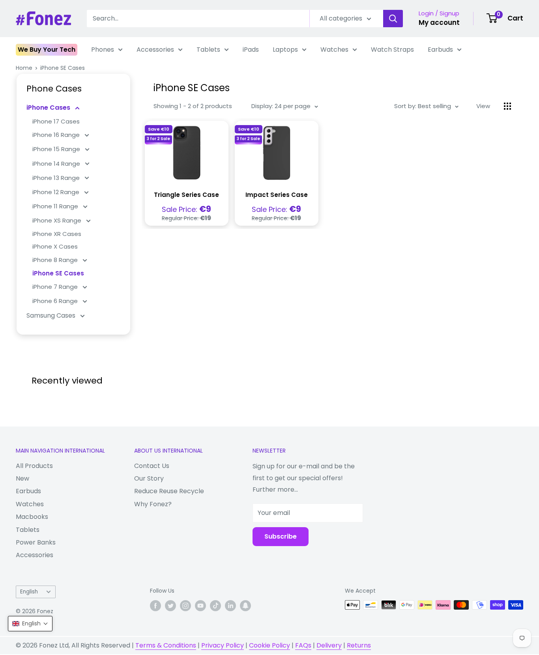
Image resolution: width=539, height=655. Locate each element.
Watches (334, 49)
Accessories (155, 49)
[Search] (393, 18)
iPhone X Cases (55, 246)
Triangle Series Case (186, 195)
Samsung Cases (51, 315)
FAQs (303, 645)
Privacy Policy (222, 645)
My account (439, 22)
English (29, 591)
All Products (34, 465)
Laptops (285, 49)
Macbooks (32, 516)
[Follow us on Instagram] (185, 605)
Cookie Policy (269, 645)
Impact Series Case (276, 195)
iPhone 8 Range (55, 260)
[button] (30, 623)
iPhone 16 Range (56, 135)
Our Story (149, 478)
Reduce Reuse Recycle (169, 491)
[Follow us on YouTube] (200, 605)
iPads (251, 49)
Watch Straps (392, 49)
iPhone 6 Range (55, 301)
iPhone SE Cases (62, 68)
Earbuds (440, 49)
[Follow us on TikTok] (215, 605)
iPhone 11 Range (56, 206)
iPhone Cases (49, 107)
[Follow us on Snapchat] (245, 605)
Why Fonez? (153, 504)
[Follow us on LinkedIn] (230, 605)
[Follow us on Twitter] (170, 605)
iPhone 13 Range (56, 178)
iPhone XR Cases (56, 234)
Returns (359, 645)
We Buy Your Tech (46, 49)
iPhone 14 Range (57, 163)
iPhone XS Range (57, 220)
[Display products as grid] (507, 106)
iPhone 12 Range (56, 192)
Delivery (329, 645)
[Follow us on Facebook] (155, 605)
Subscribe (280, 536)
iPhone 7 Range (55, 287)
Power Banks (36, 542)
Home (24, 68)
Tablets (208, 49)
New (22, 478)
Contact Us (151, 465)
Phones (102, 49)
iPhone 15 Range (57, 149)
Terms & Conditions (165, 645)
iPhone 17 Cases (56, 121)
